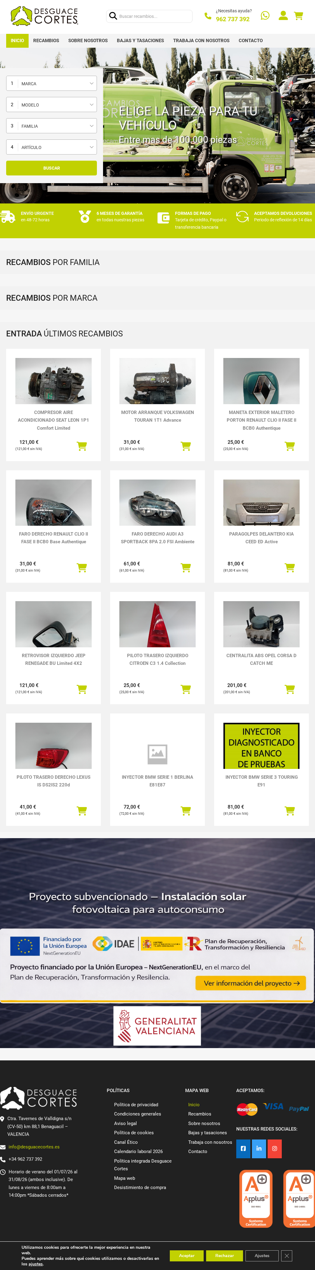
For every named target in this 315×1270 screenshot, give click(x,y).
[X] (259, 1148)
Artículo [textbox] (32, 147)
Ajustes (262, 1256)
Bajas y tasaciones (140, 40)
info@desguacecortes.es (34, 1147)
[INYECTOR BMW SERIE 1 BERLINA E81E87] (157, 754)
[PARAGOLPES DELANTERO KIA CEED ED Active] (261, 508)
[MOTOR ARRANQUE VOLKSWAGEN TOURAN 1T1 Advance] (157, 386)
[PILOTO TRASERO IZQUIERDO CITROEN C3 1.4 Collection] (157, 629)
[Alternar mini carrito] (298, 16)
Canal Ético (126, 1142)
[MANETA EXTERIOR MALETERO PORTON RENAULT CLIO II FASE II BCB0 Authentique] (261, 386)
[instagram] (275, 1148)
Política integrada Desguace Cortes (143, 1165)
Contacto (251, 40)
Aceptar (186, 1256)
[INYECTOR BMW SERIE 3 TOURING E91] (261, 759)
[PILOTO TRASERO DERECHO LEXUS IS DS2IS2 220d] (53, 751)
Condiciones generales (137, 1114)
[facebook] (243, 1148)
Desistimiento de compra (140, 1187)
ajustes (36, 1264)
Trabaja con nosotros (201, 40)
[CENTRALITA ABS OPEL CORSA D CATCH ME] (261, 629)
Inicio (17, 40)
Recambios (46, 40)
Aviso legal (125, 1123)
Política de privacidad (136, 1104)
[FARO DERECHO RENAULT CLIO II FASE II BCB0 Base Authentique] (53, 508)
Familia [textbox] (30, 126)
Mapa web (124, 1178)
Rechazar (224, 1256)
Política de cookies (134, 1132)
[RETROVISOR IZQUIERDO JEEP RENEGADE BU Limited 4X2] (53, 629)
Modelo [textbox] (30, 104)
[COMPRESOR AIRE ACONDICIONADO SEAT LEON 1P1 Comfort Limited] (53, 386)
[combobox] (51, 83)
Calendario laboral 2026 (138, 1151)
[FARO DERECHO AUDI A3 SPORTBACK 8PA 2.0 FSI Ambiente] (157, 508)
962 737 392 (232, 19)
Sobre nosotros (88, 40)
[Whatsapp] (265, 16)
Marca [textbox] (29, 83)
